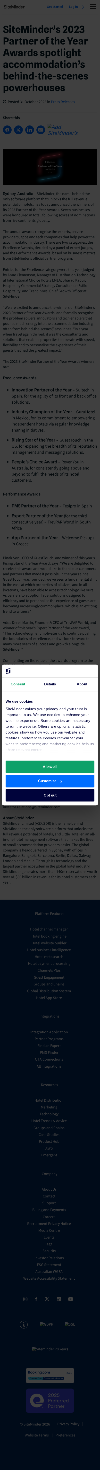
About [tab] (82, 684)
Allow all (50, 767)
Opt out (50, 795)
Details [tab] (50, 684)
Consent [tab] (18, 684)
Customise (47, 781)
